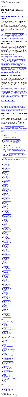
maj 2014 (5, 309)
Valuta (4, 380)
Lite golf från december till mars (16, 159)
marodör (9, 110)
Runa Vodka (6, 365)
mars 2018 (5, 250)
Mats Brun (24, 68)
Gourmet (5, 342)
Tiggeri (5, 372)
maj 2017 (5, 262)
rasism (8, 71)
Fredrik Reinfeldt (15, 109)
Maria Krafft (7, 38)
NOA (4, 71)
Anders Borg (7, 93)
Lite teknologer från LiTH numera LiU (12, 140)
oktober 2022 (6, 189)
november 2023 (7, 186)
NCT (2, 71)
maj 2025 (5, 175)
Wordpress (18, 395)
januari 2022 (6, 197)
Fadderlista (5, 335)
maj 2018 (5, 247)
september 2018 (7, 242)
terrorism (3, 72)
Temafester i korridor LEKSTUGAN (11, 143)
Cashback (5, 331)
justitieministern (12, 68)
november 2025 (7, 169)
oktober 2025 (6, 171)
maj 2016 (5, 277)
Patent (4, 357)
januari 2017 (6, 267)
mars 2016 (5, 280)
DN (6, 130)
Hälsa (4, 345)
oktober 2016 (6, 271)
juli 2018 (5, 245)
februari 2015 (6, 297)
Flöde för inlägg (7, 388)
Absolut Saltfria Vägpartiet (11, 56)
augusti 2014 (6, 305)
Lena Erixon (19, 68)
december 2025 (6, 168)
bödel (19, 107)
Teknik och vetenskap (22, 34)
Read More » (4, 30)
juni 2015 (5, 292)
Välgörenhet (6, 379)
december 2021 (6, 198)
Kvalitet (5, 350)
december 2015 (6, 284)
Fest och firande (7, 336)
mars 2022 (5, 194)
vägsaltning (16, 38)
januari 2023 (6, 188)
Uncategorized (7, 35)
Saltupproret (14, 34)
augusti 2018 (6, 244)
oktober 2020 (6, 215)
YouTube (9, 63)
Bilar (4, 328)
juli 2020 (5, 219)
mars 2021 (5, 208)
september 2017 (7, 258)
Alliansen (15, 107)
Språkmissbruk (6, 370)
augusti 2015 (6, 289)
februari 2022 (6, 195)
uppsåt (11, 38)
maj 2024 (5, 184)
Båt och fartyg (6, 325)
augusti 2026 (6, 164)
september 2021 (7, 201)
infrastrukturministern (5, 67)
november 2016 (7, 270)
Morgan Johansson (20, 69)
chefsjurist (8, 109)
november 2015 (7, 285)
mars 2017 (5, 264)
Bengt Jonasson (21, 88)
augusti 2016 (6, 274)
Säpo (17, 71)
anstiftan (18, 64)
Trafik (2, 35)
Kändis (5, 348)
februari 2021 (6, 210)
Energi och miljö (7, 333)
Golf (4, 341)
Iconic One (3, 395)
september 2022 (7, 190)
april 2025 (5, 176)
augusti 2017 (6, 259)
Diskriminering (8, 33)
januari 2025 (6, 178)
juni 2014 (5, 307)
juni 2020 (5, 220)
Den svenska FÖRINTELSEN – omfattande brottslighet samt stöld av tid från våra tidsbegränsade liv (14, 150)
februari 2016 (6, 281)
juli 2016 (5, 275)
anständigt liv (20, 93)
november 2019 (7, 229)
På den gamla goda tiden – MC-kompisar (16, 147)
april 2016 (5, 279)
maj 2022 (5, 193)
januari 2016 (6, 283)
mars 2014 (5, 311)
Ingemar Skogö (14, 67)
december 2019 (6, 228)
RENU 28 (5, 363)
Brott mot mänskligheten (10, 106)
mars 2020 (5, 224)
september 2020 (7, 216)
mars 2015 (5, 296)
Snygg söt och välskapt (8, 368)
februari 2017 (6, 266)
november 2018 (7, 240)
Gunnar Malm (17, 65)
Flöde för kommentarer (8, 389)
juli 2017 (5, 261)
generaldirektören (9, 65)
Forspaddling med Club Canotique (11, 141)
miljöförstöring (4, 69)
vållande (21, 38)
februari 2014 (6, 313)
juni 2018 (5, 246)
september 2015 (7, 288)
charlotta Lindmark (15, 37)
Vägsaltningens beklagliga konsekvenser (12, 378)
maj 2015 (5, 293)
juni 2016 (5, 276)
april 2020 (5, 223)
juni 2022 (5, 191)
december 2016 (6, 268)
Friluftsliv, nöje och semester (9, 337)
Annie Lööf (13, 93)
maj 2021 (5, 206)
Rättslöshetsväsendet (10, 60)
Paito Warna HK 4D (8, 157)
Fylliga (5, 340)
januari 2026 (6, 167)
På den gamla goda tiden (9, 355)
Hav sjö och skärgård (8, 346)
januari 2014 (6, 314)
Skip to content (4, 3)
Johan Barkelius (4, 68)
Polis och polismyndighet (17, 59)
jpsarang (5, 159)
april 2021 (5, 207)
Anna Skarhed (14, 128)
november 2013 (7, 317)
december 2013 (6, 315)
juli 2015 (5, 291)
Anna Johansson (12, 64)
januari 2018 (6, 253)
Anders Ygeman (4, 64)
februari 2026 (6, 165)
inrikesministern (22, 67)
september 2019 (7, 231)
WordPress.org (6, 390)
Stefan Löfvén (22, 71)
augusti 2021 (6, 202)
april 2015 (5, 294)
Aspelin (5, 324)
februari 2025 (6, 177)
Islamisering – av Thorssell (9, 137)
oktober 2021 (6, 199)
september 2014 (7, 304)
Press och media (7, 359)
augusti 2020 (6, 218)
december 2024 (6, 180)
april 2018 (5, 249)
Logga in (5, 386)
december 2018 (6, 238)
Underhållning (6, 376)
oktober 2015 (6, 287)
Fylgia (4, 338)
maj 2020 (5, 221)
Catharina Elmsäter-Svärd (16, 95)
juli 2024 (5, 182)
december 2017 (6, 254)
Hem (4, 6)
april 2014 (5, 310)
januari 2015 (6, 298)
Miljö (4, 353)
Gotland (7, 96)
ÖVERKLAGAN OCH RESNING (11, 139)
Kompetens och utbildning (18, 33)
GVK (4, 344)
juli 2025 (5, 173)
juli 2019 (5, 233)
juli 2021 (5, 203)
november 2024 (7, 181)
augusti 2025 (6, 172)
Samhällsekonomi (19, 60)
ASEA (5, 323)
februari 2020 (6, 225)
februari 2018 (6, 251)
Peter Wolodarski (12, 130)
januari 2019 (6, 237)
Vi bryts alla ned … (8, 101)
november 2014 (7, 301)
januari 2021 (6, 211)
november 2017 (7, 255)
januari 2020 (6, 227)
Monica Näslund (11, 69)
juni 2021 (5, 204)
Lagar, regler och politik (6, 34)
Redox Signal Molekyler (9, 362)
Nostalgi (5, 354)
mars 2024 (5, 185)
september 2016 (7, 272)
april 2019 (5, 236)
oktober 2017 (6, 257)
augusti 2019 (6, 232)
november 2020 (7, 214)
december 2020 (6, 212)
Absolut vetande (4, 1)
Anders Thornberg (20, 63)
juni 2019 (5, 234)
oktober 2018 (6, 241)
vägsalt (2, 97)
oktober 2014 (6, 302)
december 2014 (6, 300)
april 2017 (5, 263)
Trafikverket (8, 72)
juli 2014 (5, 306)
